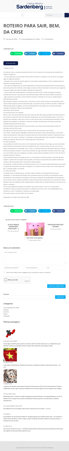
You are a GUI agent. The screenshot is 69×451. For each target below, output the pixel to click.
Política (5, 314)
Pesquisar (6, 294)
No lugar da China (8, 362)
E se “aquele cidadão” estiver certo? (12, 406)
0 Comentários (48, 39)
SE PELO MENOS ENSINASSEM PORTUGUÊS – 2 (13, 227)
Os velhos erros (7, 426)
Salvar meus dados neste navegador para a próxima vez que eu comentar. (28, 272)
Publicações (6, 316)
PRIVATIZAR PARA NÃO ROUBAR (55, 226)
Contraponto (6, 414)
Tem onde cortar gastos (35, 238)
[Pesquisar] (67, 15)
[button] (22, 15)
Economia (6, 312)
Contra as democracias (9, 394)
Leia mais (47, 408)
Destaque (6, 310)
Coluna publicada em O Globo (30, 39)
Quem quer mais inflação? (10, 341)
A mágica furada (7, 383)
